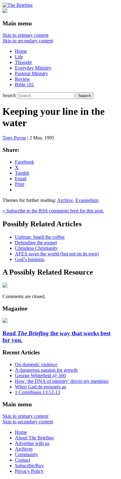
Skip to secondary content (27, 40)
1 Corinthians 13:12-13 (37, 392)
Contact (22, 460)
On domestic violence (36, 364)
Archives (24, 448)
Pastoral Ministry (31, 73)
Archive (65, 200)
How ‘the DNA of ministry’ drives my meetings (61, 381)
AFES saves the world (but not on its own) (57, 253)
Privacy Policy (29, 471)
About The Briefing (34, 437)
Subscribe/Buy (29, 465)
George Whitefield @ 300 (40, 375)
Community (26, 454)
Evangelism (86, 200)
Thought (23, 62)
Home (21, 51)
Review (22, 79)
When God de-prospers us (40, 386)
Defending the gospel (36, 242)
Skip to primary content (25, 35)
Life (19, 56)
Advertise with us (32, 443)
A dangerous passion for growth (46, 370)
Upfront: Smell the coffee (40, 237)
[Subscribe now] (4, 321)
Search (9, 95)
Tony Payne (14, 137)
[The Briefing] (17, 5)
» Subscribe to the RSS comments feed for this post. (53, 210)
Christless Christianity (36, 248)
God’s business (29, 259)
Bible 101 (24, 84)
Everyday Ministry (33, 68)
